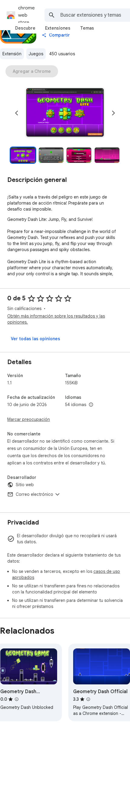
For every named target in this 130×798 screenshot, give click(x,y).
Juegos (36, 54)
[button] (65, 113)
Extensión (11, 54)
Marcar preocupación (28, 419)
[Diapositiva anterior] (17, 113)
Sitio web (25, 484)
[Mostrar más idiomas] (91, 405)
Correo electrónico (34, 494)
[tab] (25, 28)
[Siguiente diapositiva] (113, 113)
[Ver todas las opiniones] (35, 338)
